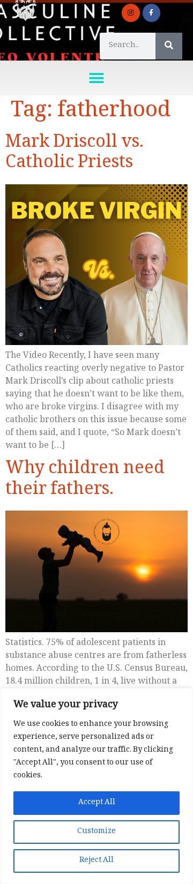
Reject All (96, 861)
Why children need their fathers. (85, 480)
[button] (97, 78)
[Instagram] (131, 13)
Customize (96, 832)
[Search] (168, 46)
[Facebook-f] (152, 13)
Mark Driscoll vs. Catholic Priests (74, 154)
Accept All (96, 803)
